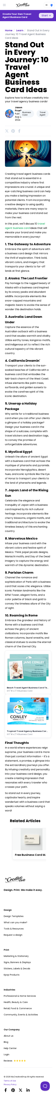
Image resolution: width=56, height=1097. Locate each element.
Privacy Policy (10, 1084)
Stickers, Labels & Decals (17, 968)
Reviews (8, 1060)
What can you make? (15, 922)
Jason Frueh (18, 109)
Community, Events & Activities (21, 1014)
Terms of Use (10, 1081)
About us (8, 1035)
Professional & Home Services (20, 995)
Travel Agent (42, 113)
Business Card (26, 113)
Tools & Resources (14, 928)
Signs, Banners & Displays (17, 962)
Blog (6, 1042)
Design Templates (13, 916)
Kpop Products (11, 974)
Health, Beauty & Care (16, 1002)
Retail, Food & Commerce (18, 1008)
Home (8, 30)
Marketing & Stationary (16, 956)
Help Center (10, 1048)
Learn (19, 30)
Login (6, 1054)
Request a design (13, 934)
